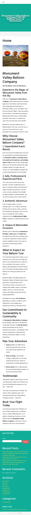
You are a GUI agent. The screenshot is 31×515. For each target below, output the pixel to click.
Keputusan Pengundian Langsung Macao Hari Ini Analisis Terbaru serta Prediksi (14, 458)
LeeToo (20, 513)
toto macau (23, 510)
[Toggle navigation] (3, 2)
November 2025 (6, 492)
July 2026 (4, 483)
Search (4, 438)
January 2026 (5, 490)
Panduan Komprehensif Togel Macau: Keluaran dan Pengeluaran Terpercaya (15, 454)
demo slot (5, 510)
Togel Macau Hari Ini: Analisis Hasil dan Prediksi (14, 461)
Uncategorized (6, 502)
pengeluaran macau (14, 510)
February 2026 (6, 488)
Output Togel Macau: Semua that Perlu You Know (15, 452)
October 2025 (6, 494)
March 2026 (5, 487)
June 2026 (4, 485)
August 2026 (5, 481)
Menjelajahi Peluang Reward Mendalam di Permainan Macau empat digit (13, 463)
